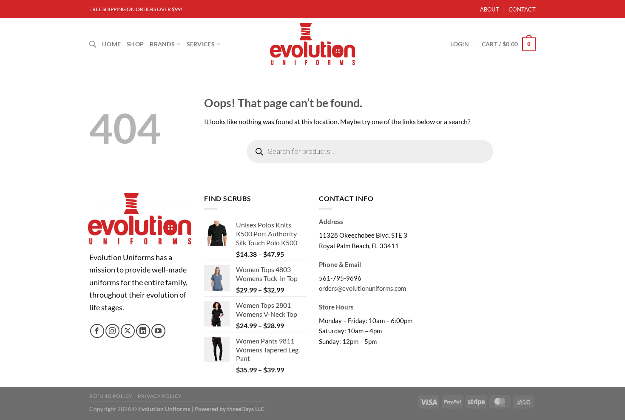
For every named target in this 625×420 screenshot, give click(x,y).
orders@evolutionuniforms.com (362, 288)
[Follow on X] (128, 331)
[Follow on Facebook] (97, 331)
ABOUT (489, 9)
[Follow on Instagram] (112, 331)
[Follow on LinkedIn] (143, 331)
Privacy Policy (160, 396)
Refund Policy (111, 396)
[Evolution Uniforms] (312, 44)
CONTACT (522, 9)
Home (111, 44)
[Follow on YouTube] (158, 331)
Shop (135, 44)
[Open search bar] (92, 44)
